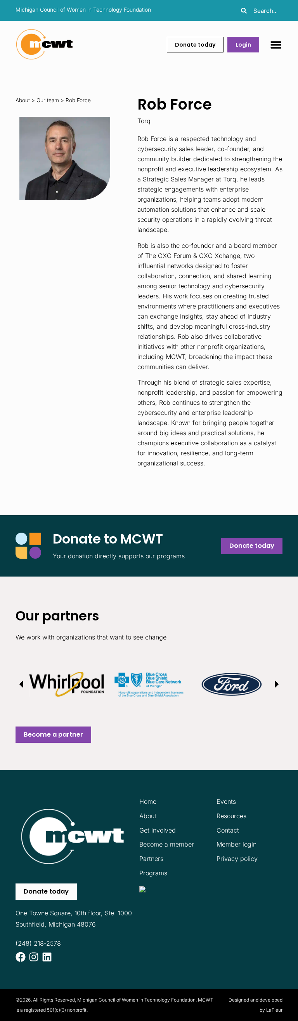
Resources (231, 816)
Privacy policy (237, 858)
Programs (153, 873)
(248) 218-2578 (38, 943)
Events (226, 801)
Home (147, 801)
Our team (47, 100)
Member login (236, 844)
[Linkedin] (47, 957)
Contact (228, 830)
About (23, 100)
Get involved (157, 830)
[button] (275, 44)
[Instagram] (34, 957)
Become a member (166, 844)
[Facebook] (21, 957)
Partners (151, 858)
